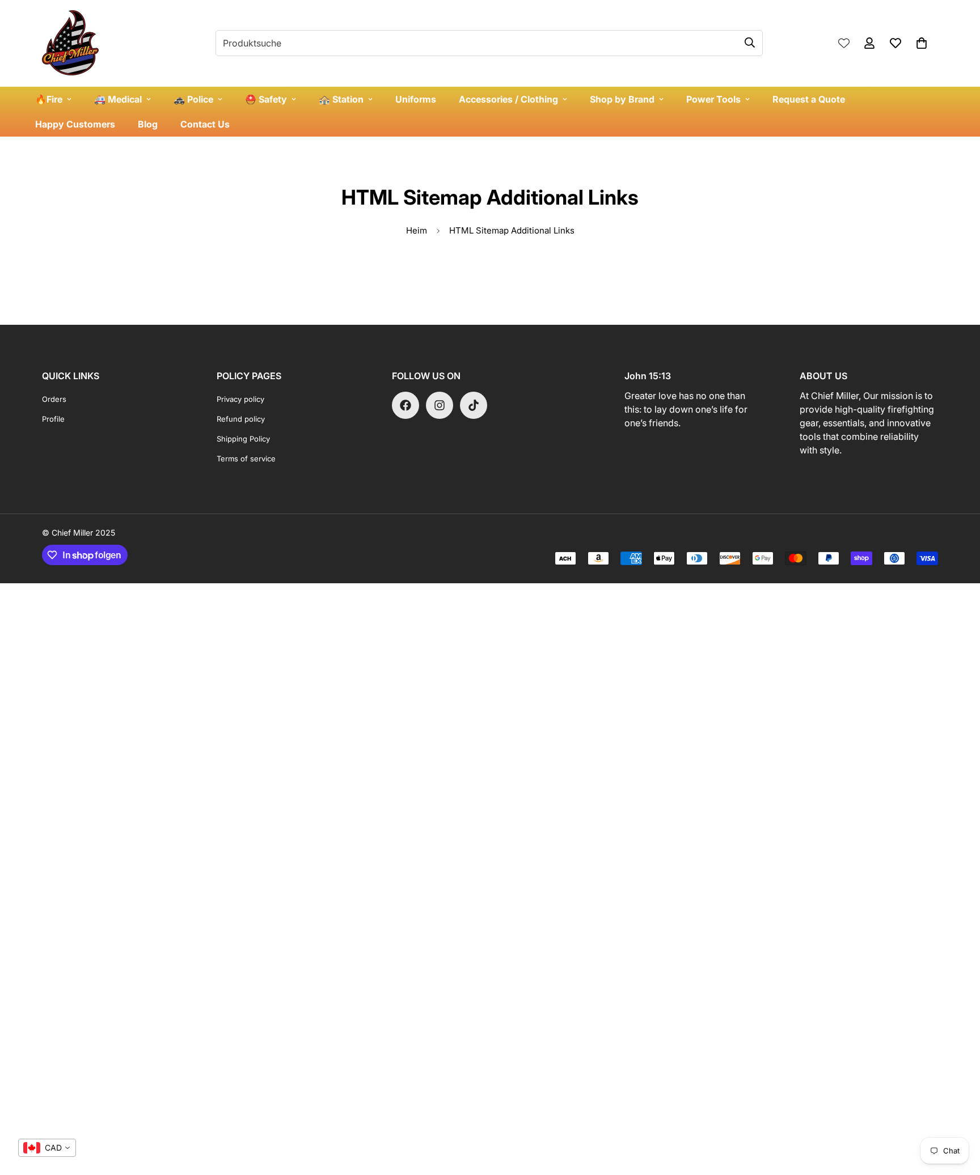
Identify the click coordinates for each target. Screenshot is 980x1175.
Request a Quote (808, 99)
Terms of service (246, 458)
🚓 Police (193, 99)
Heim (416, 230)
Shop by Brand (622, 99)
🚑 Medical (118, 99)
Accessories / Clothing (508, 99)
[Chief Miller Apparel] (70, 43)
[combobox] (47, 1148)
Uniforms (415, 99)
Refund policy (241, 418)
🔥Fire (48, 99)
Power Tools (713, 99)
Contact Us (205, 124)
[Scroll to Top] (958, 1113)
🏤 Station (341, 99)
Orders (54, 399)
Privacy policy (240, 399)
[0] (922, 43)
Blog (148, 124)
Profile (53, 418)
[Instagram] (439, 405)
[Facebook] (405, 405)
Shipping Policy (243, 438)
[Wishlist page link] (844, 43)
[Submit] (750, 42)
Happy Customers (75, 124)
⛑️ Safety (266, 99)
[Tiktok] (473, 405)
